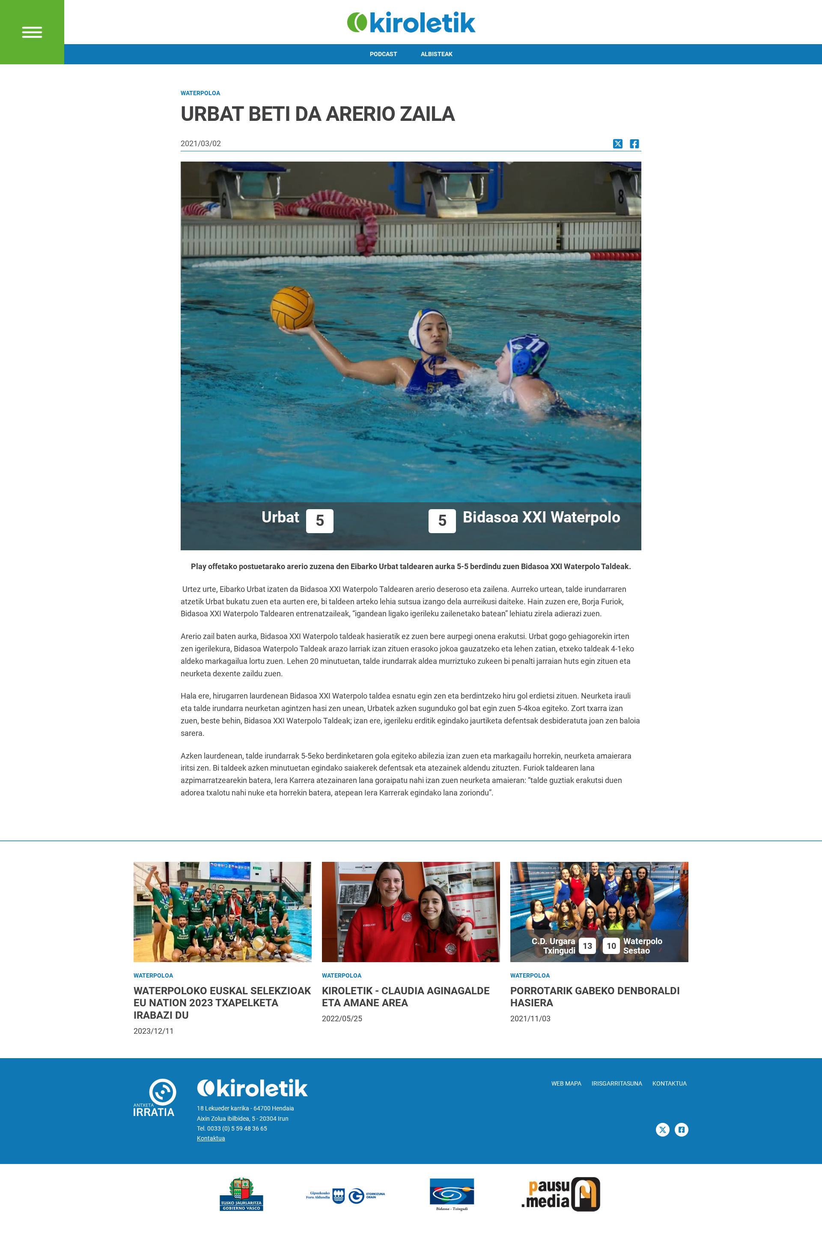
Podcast (383, 54)
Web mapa (566, 1083)
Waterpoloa (200, 93)
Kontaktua (211, 1138)
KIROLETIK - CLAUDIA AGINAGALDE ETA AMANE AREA (406, 997)
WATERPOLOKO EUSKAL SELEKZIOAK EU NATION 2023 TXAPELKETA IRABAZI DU (222, 1003)
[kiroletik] (411, 21)
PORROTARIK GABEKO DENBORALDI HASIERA (595, 997)
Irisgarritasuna (617, 1083)
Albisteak (437, 54)
